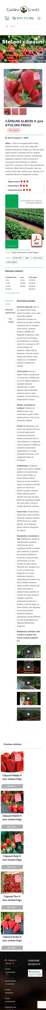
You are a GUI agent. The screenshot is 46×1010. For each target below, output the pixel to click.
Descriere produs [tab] (9, 302)
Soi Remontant (22, 252)
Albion (14, 252)
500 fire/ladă (17, 258)
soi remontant (37, 258)
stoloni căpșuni (12, 262)
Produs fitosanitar (9, 991)
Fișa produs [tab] (11, 320)
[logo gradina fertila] (23, 7)
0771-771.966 (25, 18)
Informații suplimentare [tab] (9, 311)
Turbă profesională (10, 1000)
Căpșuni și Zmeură (10, 962)
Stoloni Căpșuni (33, 252)
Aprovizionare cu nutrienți (10, 982)
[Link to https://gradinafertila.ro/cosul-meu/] (7, 18)
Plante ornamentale (10, 970)
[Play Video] (29, 651)
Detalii (13, 786)
